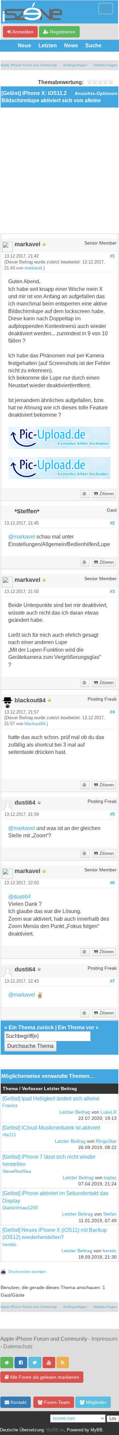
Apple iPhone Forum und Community (29, 65)
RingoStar (106, 1141)
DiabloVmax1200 (20, 1207)
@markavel (21, 536)
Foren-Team (56, 1402)
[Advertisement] (59, 170)
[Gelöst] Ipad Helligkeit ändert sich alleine (50, 1098)
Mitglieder (95, 1402)
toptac (110, 1177)
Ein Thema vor (76, 1027)
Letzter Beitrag (75, 1112)
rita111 (9, 1134)
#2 (112, 523)
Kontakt (17, 1402)
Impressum (104, 1339)
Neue (24, 45)
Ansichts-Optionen (96, 93)
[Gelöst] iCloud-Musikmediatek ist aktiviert (51, 1128)
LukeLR (108, 1112)
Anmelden (22, 31)
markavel (33, 268)
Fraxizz (10, 1105)
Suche (93, 45)
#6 (112, 883)
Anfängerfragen (75, 65)
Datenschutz (18, 1346)
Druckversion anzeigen (27, 1271)
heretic (9, 1244)
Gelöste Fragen (105, 65)
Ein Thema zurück (31, 1027)
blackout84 (34, 723)
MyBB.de (55, 1430)
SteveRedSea (16, 1171)
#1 (112, 256)
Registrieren (62, 31)
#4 (112, 712)
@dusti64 (19, 897)
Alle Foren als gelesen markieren (44, 1377)
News (71, 45)
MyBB (96, 1430)
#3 (112, 591)
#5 (112, 814)
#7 (112, 981)
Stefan (110, 1214)
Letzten (47, 45)
